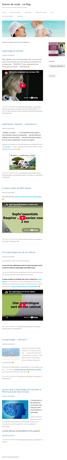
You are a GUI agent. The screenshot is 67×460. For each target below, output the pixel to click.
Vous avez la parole (7, 16)
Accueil (4, 12)
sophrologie (25, 111)
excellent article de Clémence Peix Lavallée (27, 369)
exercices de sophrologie (35, 111)
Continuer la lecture (8, 435)
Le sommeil (10, 109)
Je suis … (52, 12)
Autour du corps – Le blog (16, 4)
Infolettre (20, 16)
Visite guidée (27, 12)
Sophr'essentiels (32, 173)
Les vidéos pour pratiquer (19, 175)
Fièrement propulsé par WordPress (10, 457)
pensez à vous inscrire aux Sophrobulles (27, 196)
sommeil (19, 111)
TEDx (9, 111)
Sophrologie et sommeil (12, 51)
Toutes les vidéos (32, 109)
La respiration (30, 175)
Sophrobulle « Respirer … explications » (19, 124)
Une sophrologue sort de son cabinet (18, 252)
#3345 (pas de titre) (15, 12)
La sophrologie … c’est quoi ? (15, 339)
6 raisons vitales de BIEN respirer (16, 188)
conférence (13, 111)
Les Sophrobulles (22, 173)
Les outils (24, 109)
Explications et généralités (25, 107)
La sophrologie (18, 109)
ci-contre (8, 146)
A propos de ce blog (40, 12)
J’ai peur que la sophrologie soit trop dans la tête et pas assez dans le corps (21, 390)
